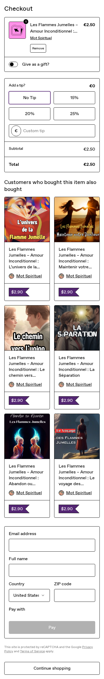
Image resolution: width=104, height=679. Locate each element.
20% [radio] (29, 113)
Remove (38, 48)
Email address (22, 533)
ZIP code (62, 583)
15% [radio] (74, 97)
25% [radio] (74, 113)
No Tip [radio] (29, 97)
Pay (52, 627)
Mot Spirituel (41, 38)
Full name (18, 558)
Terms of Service (32, 651)
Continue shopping (52, 668)
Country (16, 583)
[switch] (13, 64)
